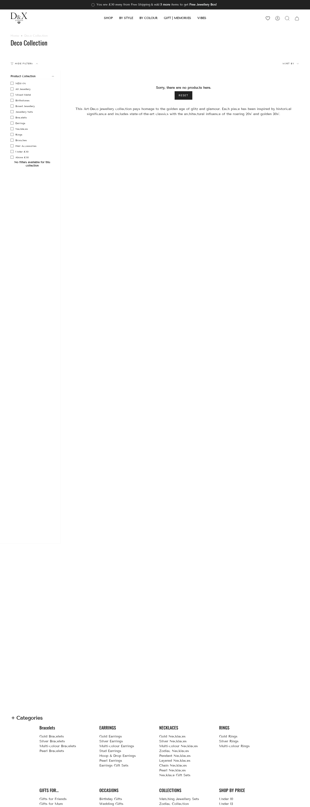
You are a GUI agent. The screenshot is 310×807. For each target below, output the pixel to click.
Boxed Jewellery (25, 106)
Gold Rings (228, 736)
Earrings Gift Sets (113, 765)
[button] (108, 18)
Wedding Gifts (111, 804)
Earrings (20, 123)
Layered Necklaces (174, 761)
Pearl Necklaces (172, 770)
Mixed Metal (23, 94)
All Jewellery (23, 89)
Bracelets (21, 117)
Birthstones (22, 100)
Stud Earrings (110, 751)
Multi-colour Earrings (116, 746)
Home (15, 36)
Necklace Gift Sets (174, 775)
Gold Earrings (110, 736)
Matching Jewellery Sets (179, 799)
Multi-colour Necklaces (178, 746)
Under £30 (21, 151)
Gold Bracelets (51, 736)
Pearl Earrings (110, 761)
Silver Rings (229, 741)
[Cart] (297, 18)
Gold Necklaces (172, 736)
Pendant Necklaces (175, 756)
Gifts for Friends (53, 799)
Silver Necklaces (173, 741)
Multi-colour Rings (234, 746)
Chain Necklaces (173, 765)
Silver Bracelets (52, 741)
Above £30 (22, 157)
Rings (18, 134)
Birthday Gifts (110, 799)
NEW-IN (20, 83)
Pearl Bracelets (51, 751)
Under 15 (226, 804)
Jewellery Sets (24, 111)
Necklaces (21, 128)
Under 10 (226, 799)
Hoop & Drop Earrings (117, 756)
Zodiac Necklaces (174, 751)
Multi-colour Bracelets (57, 746)
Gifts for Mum (51, 804)
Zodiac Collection (174, 804)
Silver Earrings (111, 741)
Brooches (21, 140)
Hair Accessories (25, 145)
